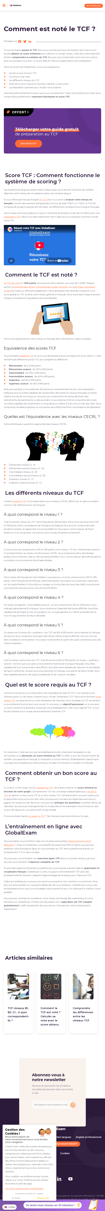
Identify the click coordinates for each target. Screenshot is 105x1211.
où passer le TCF (36, 816)
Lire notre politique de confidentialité (24, 1188)
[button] (9, 1207)
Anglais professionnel (88, 1137)
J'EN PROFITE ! (28, 143)
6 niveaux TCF (19, 501)
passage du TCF (45, 788)
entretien (63, 287)
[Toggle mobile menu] (5, 5)
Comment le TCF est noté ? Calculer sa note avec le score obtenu (50, 1016)
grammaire (77, 287)
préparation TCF (12, 217)
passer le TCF (26, 356)
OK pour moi (43, 1198)
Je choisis (16, 1198)
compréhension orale (46, 287)
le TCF (43, 199)
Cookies (65, 1153)
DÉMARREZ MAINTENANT (62, 1143)
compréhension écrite (23, 287)
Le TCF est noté (12, 283)
